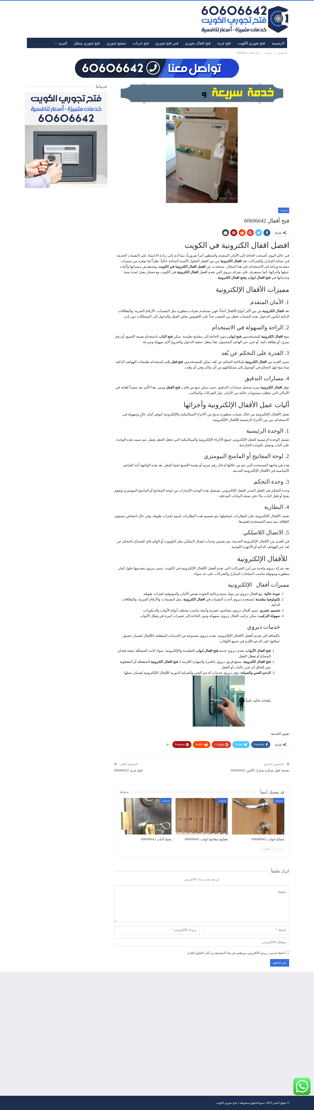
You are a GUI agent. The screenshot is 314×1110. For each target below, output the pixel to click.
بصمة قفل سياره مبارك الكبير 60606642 (260, 770)
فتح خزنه (224, 43)
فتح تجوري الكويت (251, 43)
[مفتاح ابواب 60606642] (258, 816)
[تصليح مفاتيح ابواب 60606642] (202, 816)
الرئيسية (278, 43)
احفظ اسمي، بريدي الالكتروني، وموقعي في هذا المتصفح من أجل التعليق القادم (236, 953)
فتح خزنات (141, 43)
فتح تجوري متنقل (87, 43)
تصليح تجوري (116, 43)
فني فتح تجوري (166, 43)
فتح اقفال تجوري (198, 43)
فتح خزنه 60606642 (128, 770)
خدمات (284, 210)
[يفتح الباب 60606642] (145, 816)
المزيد (62, 43)
